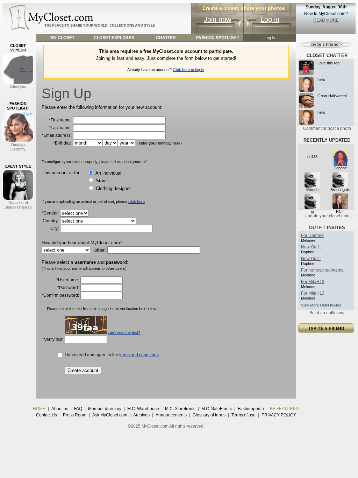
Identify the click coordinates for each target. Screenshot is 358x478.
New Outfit (311, 247)
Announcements (171, 415)
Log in (269, 19)
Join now (217, 19)
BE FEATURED (284, 408)
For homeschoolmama (322, 270)
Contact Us (46, 415)
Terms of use (243, 415)
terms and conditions (139, 354)
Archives (141, 415)
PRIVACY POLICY (279, 415)
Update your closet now (327, 215)
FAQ (78, 408)
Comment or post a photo (327, 128)
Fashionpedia (251, 408)
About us (59, 408)
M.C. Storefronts (180, 408)
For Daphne (312, 235)
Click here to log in (188, 70)
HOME (39, 408)
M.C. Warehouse (143, 408)
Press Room (74, 415)
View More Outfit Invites (321, 305)
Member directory (104, 408)
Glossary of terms (209, 415)
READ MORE (326, 20)
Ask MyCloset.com (109, 415)
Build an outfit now (326, 312)
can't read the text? (124, 332)
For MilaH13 (312, 281)
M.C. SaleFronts (216, 408)
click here (136, 201)
